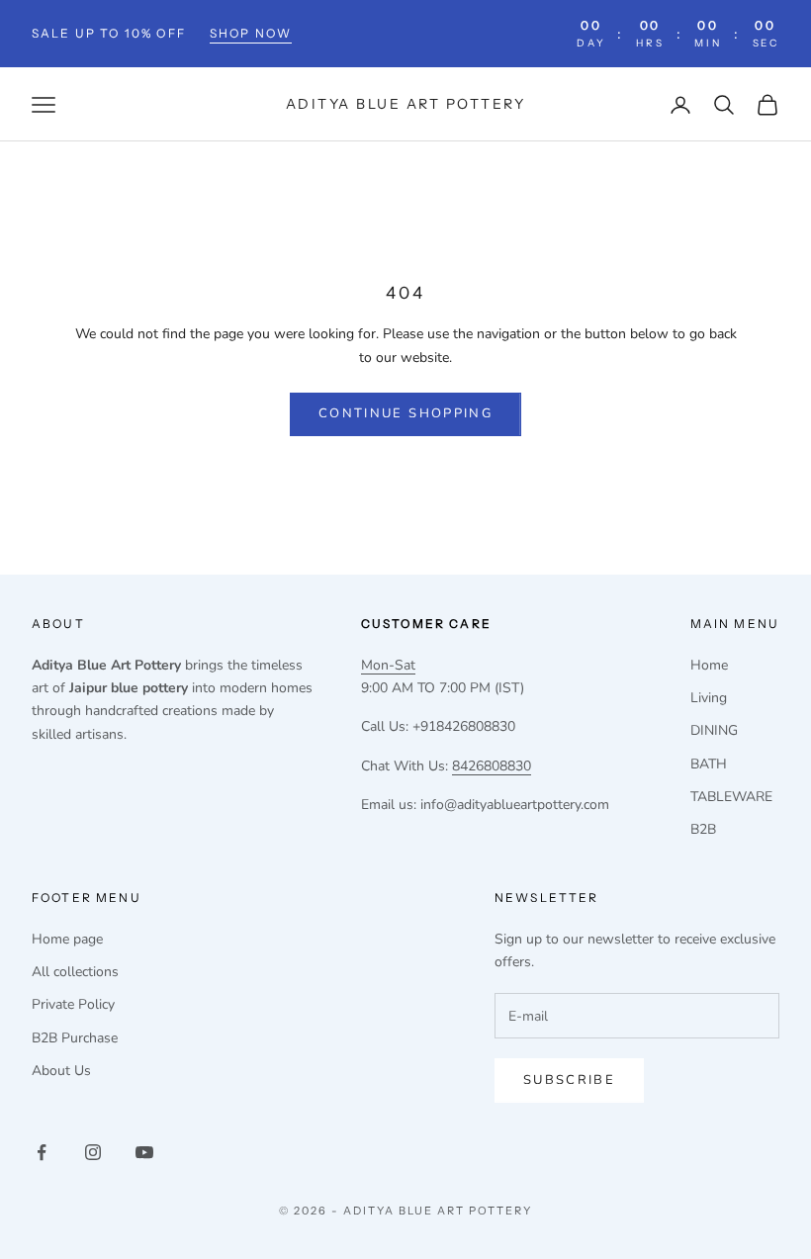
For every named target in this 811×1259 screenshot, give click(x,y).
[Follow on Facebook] (41, 1152)
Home (709, 665)
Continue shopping (405, 413)
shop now (251, 33)
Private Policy (73, 1004)
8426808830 (491, 766)
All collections (75, 971)
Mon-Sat (388, 665)
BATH (708, 764)
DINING (714, 730)
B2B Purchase (75, 1038)
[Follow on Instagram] (93, 1152)
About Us (61, 1070)
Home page (67, 939)
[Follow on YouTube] (144, 1152)
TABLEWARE (731, 796)
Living (708, 697)
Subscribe (569, 1080)
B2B (703, 829)
